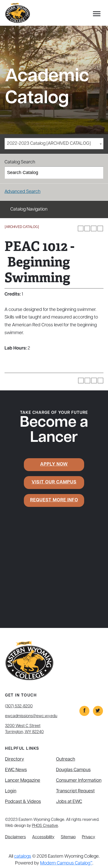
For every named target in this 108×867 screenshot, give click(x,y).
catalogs (22, 856)
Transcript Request (75, 791)
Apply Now (54, 464)
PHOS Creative (45, 826)
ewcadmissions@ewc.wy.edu (31, 716)
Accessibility (43, 837)
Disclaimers (15, 837)
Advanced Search (22, 192)
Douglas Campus (73, 770)
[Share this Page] (87, 228)
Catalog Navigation (28, 209)
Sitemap (68, 837)
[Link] (84, 711)
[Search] (97, 172)
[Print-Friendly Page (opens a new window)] (93, 228)
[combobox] (54, 143)
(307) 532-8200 (19, 706)
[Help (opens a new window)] (100, 228)
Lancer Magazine (22, 780)
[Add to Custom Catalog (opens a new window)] (80, 228)
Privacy (88, 837)
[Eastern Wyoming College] (17, 13)
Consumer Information (78, 780)
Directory (14, 759)
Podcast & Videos (23, 802)
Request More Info (54, 500)
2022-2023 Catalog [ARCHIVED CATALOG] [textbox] (49, 143)
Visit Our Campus (54, 482)
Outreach (65, 759)
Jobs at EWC (69, 802)
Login (10, 791)
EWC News (16, 770)
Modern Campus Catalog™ (66, 863)
